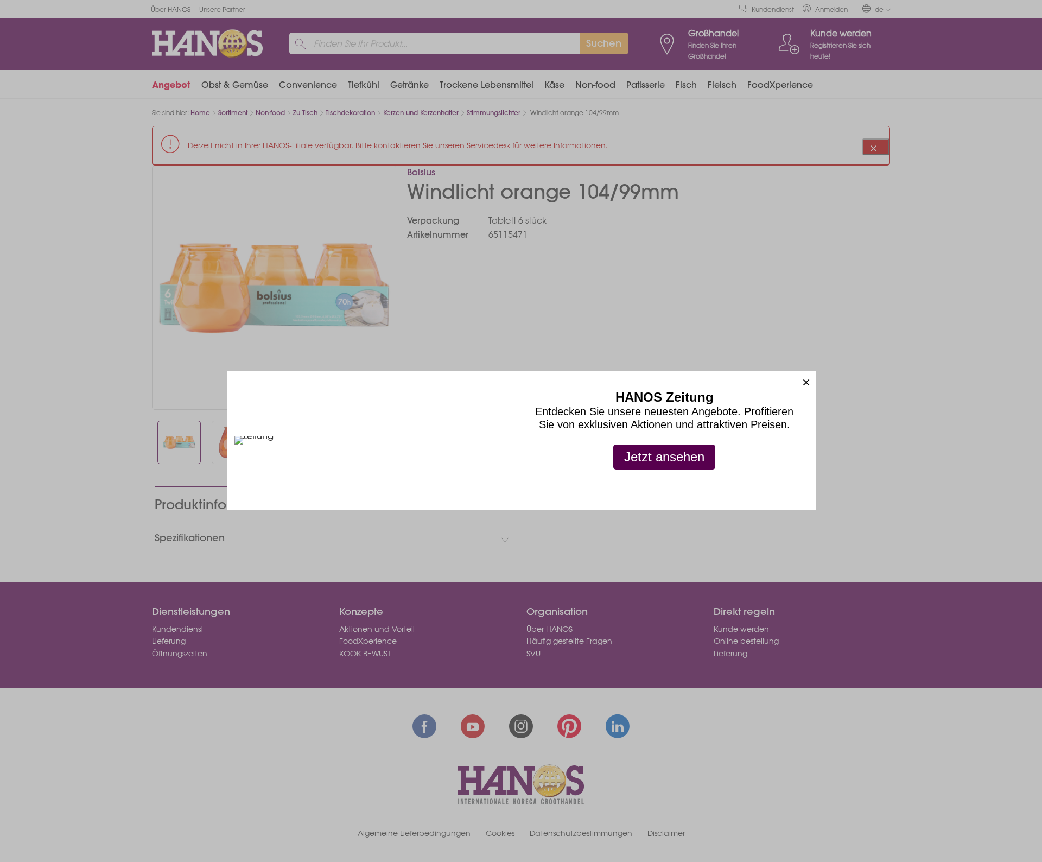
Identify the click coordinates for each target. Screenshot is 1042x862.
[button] (806, 380)
